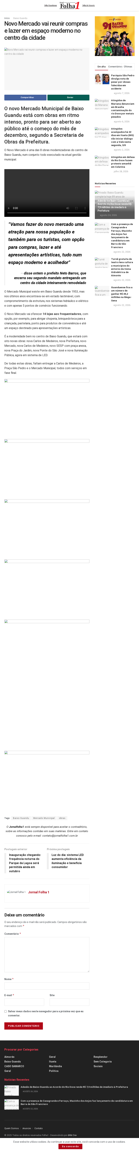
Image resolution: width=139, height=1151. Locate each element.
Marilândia (55, 1066)
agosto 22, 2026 (121, 251)
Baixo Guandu (20, 18)
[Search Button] (133, 5)
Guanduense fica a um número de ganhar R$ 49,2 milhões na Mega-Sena (121, 294)
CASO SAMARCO (14, 1066)
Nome (9, 979)
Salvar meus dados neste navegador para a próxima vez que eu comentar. (45, 1013)
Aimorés (9, 1056)
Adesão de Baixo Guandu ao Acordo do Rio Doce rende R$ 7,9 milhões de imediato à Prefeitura (74, 1087)
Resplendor (101, 1056)
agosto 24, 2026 (108, 215)
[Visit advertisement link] (115, 36)
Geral (7, 1071)
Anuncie (26, 1128)
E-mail (9, 995)
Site (52, 995)
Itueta (52, 1061)
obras (62, 818)
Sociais (98, 1066)
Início (7, 18)
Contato (38, 1128)
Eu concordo (70, 1146)
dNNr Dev (72, 1135)
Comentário (12, 933)
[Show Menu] (5, 5)
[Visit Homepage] (69, 5)
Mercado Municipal (44, 818)
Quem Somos (11, 1128)
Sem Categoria (103, 1061)
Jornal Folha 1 (38, 892)
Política (53, 1071)
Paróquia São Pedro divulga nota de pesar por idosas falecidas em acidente (122, 82)
